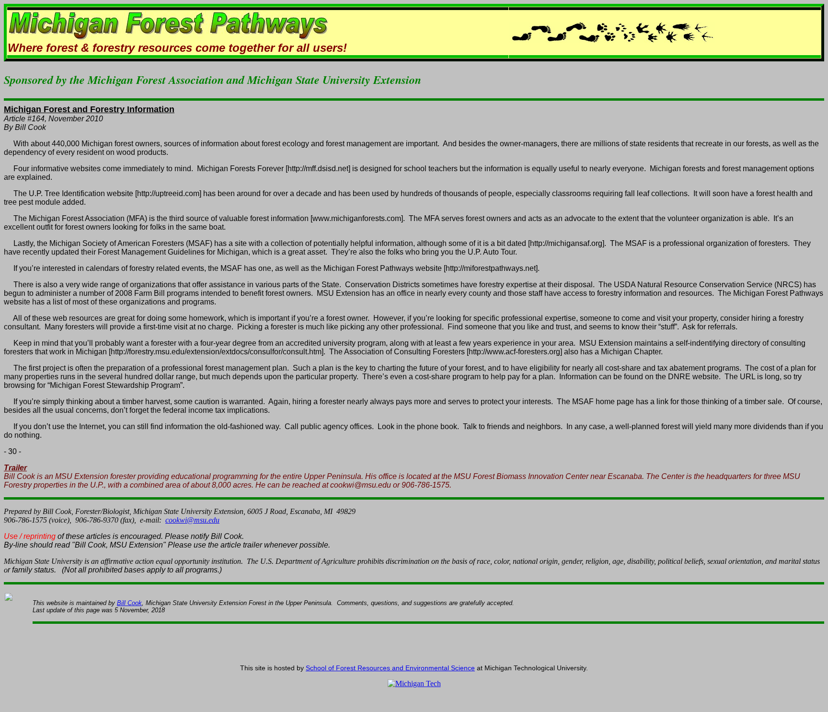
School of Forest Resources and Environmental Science (390, 668)
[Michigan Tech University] (414, 683)
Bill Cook (129, 603)
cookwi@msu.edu (192, 520)
